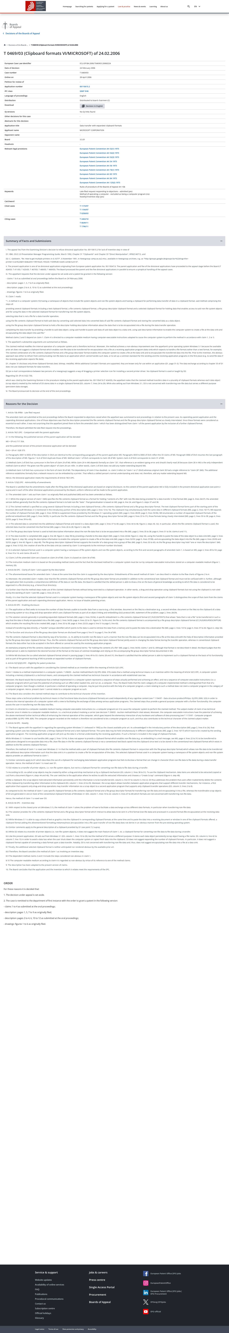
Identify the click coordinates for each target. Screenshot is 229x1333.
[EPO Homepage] (35, 6)
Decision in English (94, 106)
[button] (114, 241)
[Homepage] (5, 45)
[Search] (188, 6)
